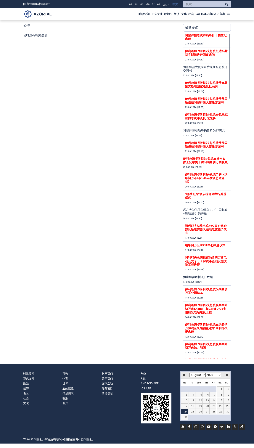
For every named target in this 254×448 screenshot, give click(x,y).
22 (220, 405)
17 (185, 405)
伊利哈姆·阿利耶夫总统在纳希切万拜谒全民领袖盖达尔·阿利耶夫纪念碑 (206, 328)
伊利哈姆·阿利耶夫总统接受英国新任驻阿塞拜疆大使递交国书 (206, 100)
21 (214, 405)
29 (220, 411)
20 (207, 405)
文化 (184, 14)
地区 (26, 393)
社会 (191, 14)
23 (227, 405)
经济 (176, 14)
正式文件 (157, 14)
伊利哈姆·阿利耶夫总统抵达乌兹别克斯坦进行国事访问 (206, 52)
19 (200, 405)
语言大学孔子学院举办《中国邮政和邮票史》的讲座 (205, 211)
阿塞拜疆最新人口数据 (198, 277)
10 (185, 400)
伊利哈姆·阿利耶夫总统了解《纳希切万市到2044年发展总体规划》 (206, 178)
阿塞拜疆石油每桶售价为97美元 (204, 130)
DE (147, 4)
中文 (175, 4)
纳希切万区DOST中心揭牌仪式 (205, 245)
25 (192, 411)
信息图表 (68, 393)
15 (220, 400)
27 (207, 411)
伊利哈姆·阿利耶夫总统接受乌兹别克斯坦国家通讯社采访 (206, 84)
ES (158, 4)
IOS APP (146, 388)
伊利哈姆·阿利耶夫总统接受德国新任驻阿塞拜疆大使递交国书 (206, 144)
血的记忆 (68, 388)
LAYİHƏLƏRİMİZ (206, 14)
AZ (130, 4)
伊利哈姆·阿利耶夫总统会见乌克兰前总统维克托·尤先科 (206, 116)
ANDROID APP (150, 383)
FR (153, 4)
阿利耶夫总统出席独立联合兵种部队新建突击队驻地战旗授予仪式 (206, 229)
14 (214, 400)
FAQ (143, 373)
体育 (65, 378)
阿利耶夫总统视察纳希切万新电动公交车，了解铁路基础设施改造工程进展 (206, 261)
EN (142, 4)
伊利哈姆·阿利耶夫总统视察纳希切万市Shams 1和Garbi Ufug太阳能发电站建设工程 (206, 308)
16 (227, 400)
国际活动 (107, 383)
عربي (166, 4)
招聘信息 (107, 393)
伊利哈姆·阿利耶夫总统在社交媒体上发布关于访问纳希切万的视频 (205, 160)
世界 (65, 383)
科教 (65, 373)
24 (185, 411)
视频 (223, 14)
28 (214, 411)
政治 (167, 14)
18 (192, 405)
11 (192, 400)
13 (207, 400)
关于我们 (107, 378)
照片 (65, 403)
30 (227, 411)
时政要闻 (144, 14)
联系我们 (107, 373)
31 (185, 417)
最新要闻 (191, 28)
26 (200, 411)
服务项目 (107, 388)
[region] (207, 196)
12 (200, 400)
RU (136, 4)
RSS (143, 378)
